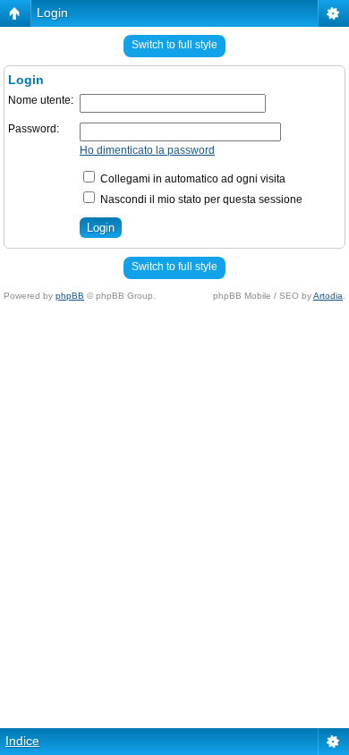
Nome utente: (40, 100)
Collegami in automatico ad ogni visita (191, 179)
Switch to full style (174, 44)
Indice (22, 741)
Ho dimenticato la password (147, 150)
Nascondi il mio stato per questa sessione (200, 199)
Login (52, 12)
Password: (33, 129)
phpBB (69, 296)
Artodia (328, 296)
